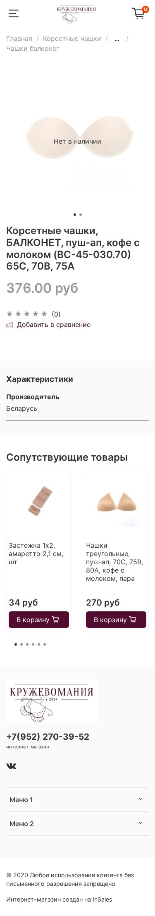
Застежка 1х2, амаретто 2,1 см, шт (36, 553)
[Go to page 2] (21, 644)
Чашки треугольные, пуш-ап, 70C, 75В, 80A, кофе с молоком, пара (114, 561)
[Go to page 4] (33, 644)
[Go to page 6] (44, 644)
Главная (19, 38)
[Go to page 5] (39, 644)
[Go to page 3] (27, 644)
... (116, 38)
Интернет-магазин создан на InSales (59, 899)
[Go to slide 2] (80, 214)
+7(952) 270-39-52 (47, 736)
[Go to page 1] (15, 644)
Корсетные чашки (72, 38)
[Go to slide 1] (75, 214)
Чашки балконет (33, 48)
